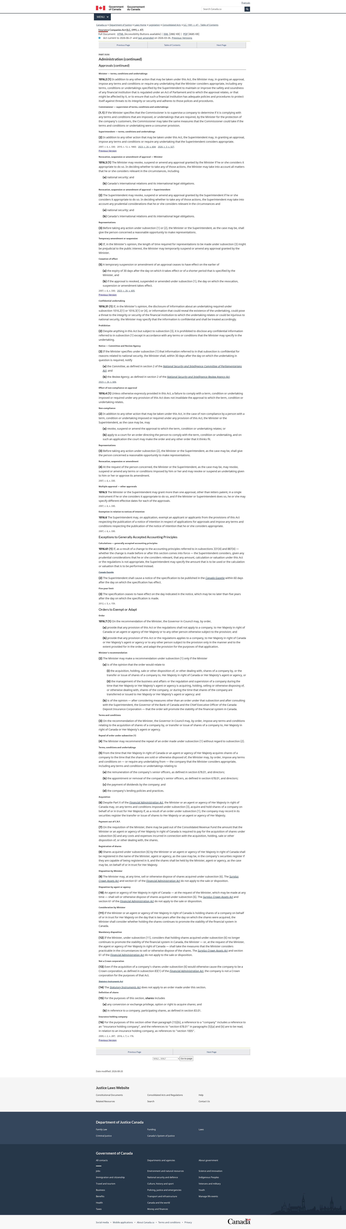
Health (99, 1202)
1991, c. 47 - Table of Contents (200, 24)
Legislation (154, 24)
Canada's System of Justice (161, 1135)
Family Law (101, 1129)
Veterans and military (210, 1183)
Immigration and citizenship (110, 1177)
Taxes (99, 1209)
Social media (102, 1222)
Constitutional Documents (109, 1095)
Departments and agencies (161, 1160)
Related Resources (105, 1101)
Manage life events (208, 1196)
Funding (151, 1129)
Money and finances (157, 1209)
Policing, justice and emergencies (164, 1190)
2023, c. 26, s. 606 (107, 381)
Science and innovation (210, 1170)
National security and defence (162, 1177)
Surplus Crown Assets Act (218, 897)
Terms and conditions (169, 1222)
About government (208, 1160)
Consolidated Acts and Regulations (165, 1095)
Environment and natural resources (165, 1170)
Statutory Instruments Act (111, 981)
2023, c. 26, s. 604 (147, 146)
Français (246, 2)
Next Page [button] (221, 45)
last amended (146, 38)
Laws (201, 1129)
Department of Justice (120, 24)
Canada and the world (158, 1202)
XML (166, 34)
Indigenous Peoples (209, 1177)
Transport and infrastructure (162, 1196)
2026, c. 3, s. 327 (166, 146)
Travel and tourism (105, 1183)
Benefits (100, 1196)
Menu (101, 17)
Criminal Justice (104, 1135)
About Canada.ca (145, 1222)
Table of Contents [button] (172, 45)
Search (150, 1101)
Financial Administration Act (146, 802)
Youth (202, 1190)
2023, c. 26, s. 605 (126, 290)
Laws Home (140, 24)
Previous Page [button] (123, 45)
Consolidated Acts (171, 24)
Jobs (98, 1170)
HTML (120, 34)
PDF (185, 34)
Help (201, 1095)
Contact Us (204, 1101)
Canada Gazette (106, 572)
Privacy (188, 1222)
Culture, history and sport (160, 1183)
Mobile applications (123, 1222)
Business (100, 1190)
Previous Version (108, 150)
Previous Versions (182, 38)
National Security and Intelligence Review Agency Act (198, 377)
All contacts (102, 1160)
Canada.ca (101, 24)
